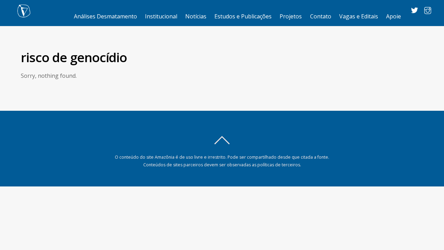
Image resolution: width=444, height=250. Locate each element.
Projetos (291, 16)
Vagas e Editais (358, 16)
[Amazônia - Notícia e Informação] (24, 14)
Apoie (393, 16)
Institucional (161, 16)
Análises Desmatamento (105, 16)
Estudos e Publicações (243, 16)
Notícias (195, 16)
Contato (320, 16)
